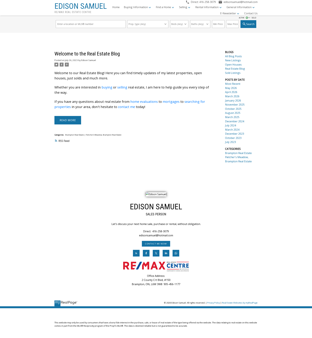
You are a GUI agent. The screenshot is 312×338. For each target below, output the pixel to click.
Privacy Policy (213, 302)
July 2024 (230, 125)
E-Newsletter (228, 13)
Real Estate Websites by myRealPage (240, 302)
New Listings (233, 60)
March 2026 (232, 96)
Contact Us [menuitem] (251, 13)
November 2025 (235, 104)
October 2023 (233, 138)
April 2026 (231, 92)
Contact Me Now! (156, 244)
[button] (156, 244)
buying (107, 87)
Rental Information (207, 7)
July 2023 (230, 142)
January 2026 (233, 100)
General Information (239, 7)
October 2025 (233, 109)
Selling (183, 7)
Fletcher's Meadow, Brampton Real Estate (103, 135)
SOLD (254, 18)
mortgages (171, 101)
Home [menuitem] (116, 7)
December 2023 (234, 133)
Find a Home (163, 7)
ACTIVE (241, 18)
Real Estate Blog (235, 68)
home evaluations (144, 101)
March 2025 (232, 117)
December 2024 (234, 121)
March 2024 (232, 129)
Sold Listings (232, 73)
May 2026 (231, 88)
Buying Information (136, 7)
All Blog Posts (233, 56)
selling (122, 87)
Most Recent (232, 84)
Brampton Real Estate (74, 135)
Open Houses (233, 64)
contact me (126, 107)
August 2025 (232, 113)
